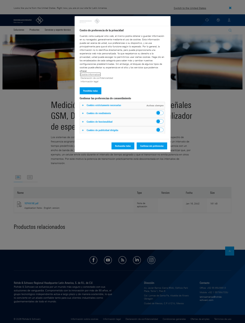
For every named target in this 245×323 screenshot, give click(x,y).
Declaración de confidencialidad (96, 77)
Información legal (89, 81)
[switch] (160, 113)
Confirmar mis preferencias (152, 145)
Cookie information (90, 74)
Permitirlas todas (90, 90)
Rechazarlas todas (123, 145)
